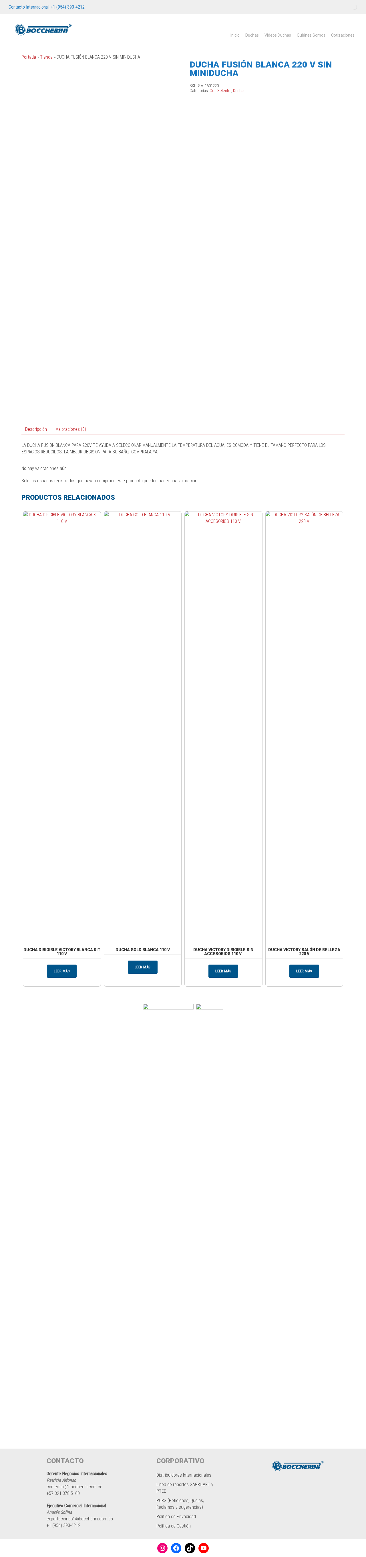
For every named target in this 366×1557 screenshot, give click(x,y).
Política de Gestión (173, 1526)
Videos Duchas (277, 35)
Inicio (235, 35)
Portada (28, 57)
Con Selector (220, 90)
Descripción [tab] (36, 429)
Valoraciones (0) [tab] (71, 429)
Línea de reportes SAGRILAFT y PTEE (184, 1488)
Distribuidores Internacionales (183, 1475)
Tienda (46, 57)
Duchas (252, 35)
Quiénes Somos (311, 35)
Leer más (62, 971)
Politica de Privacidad (176, 1516)
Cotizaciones (343, 35)
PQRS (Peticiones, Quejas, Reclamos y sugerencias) (180, 1504)
